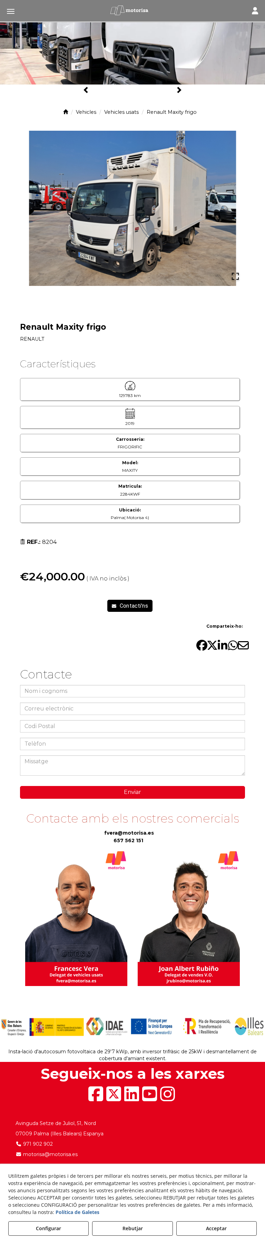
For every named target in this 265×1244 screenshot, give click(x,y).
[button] (132, 10)
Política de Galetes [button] (77, 1212)
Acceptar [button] (216, 1228)
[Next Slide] (235, 208)
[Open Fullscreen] (235, 276)
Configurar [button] (48, 1228)
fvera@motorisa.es (129, 833)
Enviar (132, 792)
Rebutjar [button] (132, 1228)
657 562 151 (128, 840)
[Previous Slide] (29, 208)
